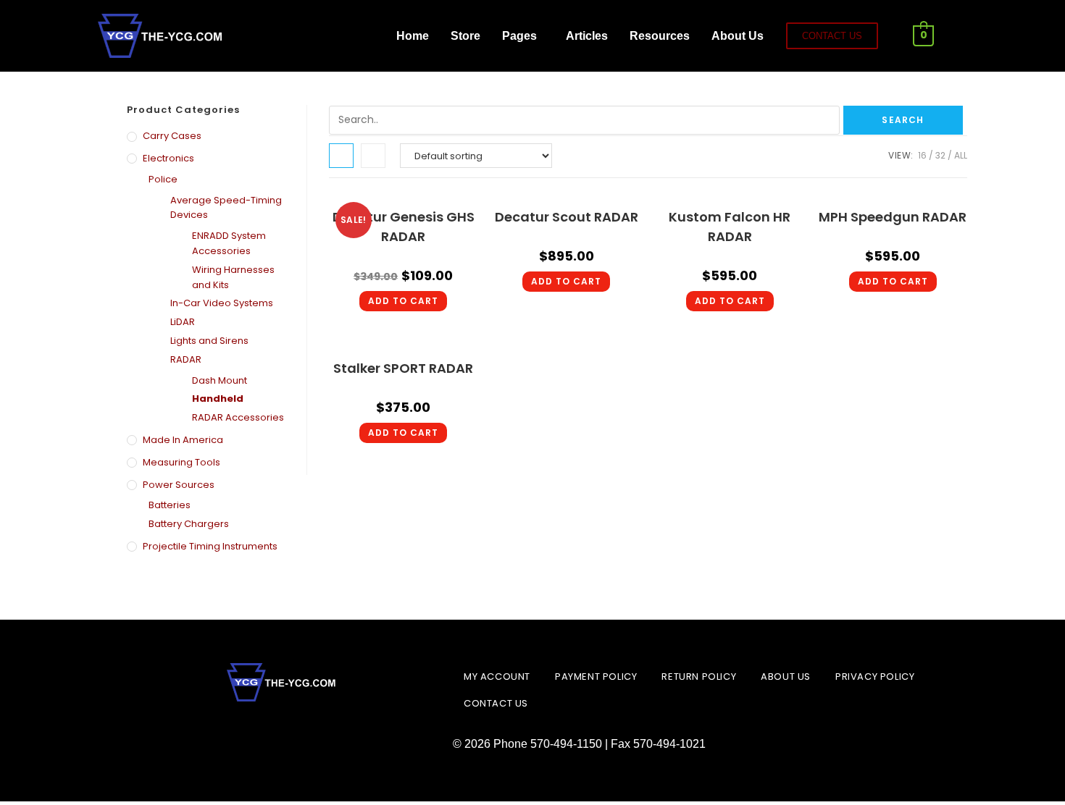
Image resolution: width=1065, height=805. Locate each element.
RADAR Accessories (238, 417)
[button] (523, 36)
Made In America (183, 440)
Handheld (217, 398)
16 (922, 155)
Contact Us (496, 703)
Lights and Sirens (209, 340)
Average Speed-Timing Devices (226, 207)
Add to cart (403, 301)
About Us (737, 36)
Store (465, 36)
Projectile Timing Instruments (210, 546)
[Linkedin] (325, 36)
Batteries (170, 505)
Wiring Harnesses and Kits (233, 277)
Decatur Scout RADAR (566, 217)
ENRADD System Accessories (229, 243)
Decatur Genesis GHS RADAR (404, 226)
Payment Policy (596, 676)
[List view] (373, 155)
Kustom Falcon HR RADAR (729, 226)
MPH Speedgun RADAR (892, 217)
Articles (587, 36)
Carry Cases (172, 136)
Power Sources (178, 485)
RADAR (185, 359)
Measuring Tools (181, 462)
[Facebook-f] (245, 36)
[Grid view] (341, 155)
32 (940, 155)
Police (163, 179)
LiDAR (182, 322)
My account (497, 676)
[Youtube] (365, 36)
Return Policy (698, 676)
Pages (519, 36)
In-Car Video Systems (221, 303)
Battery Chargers (189, 524)
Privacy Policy (874, 676)
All (960, 155)
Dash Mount (219, 380)
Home (412, 36)
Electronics (168, 158)
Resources (660, 36)
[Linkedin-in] (282, 734)
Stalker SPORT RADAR (403, 368)
